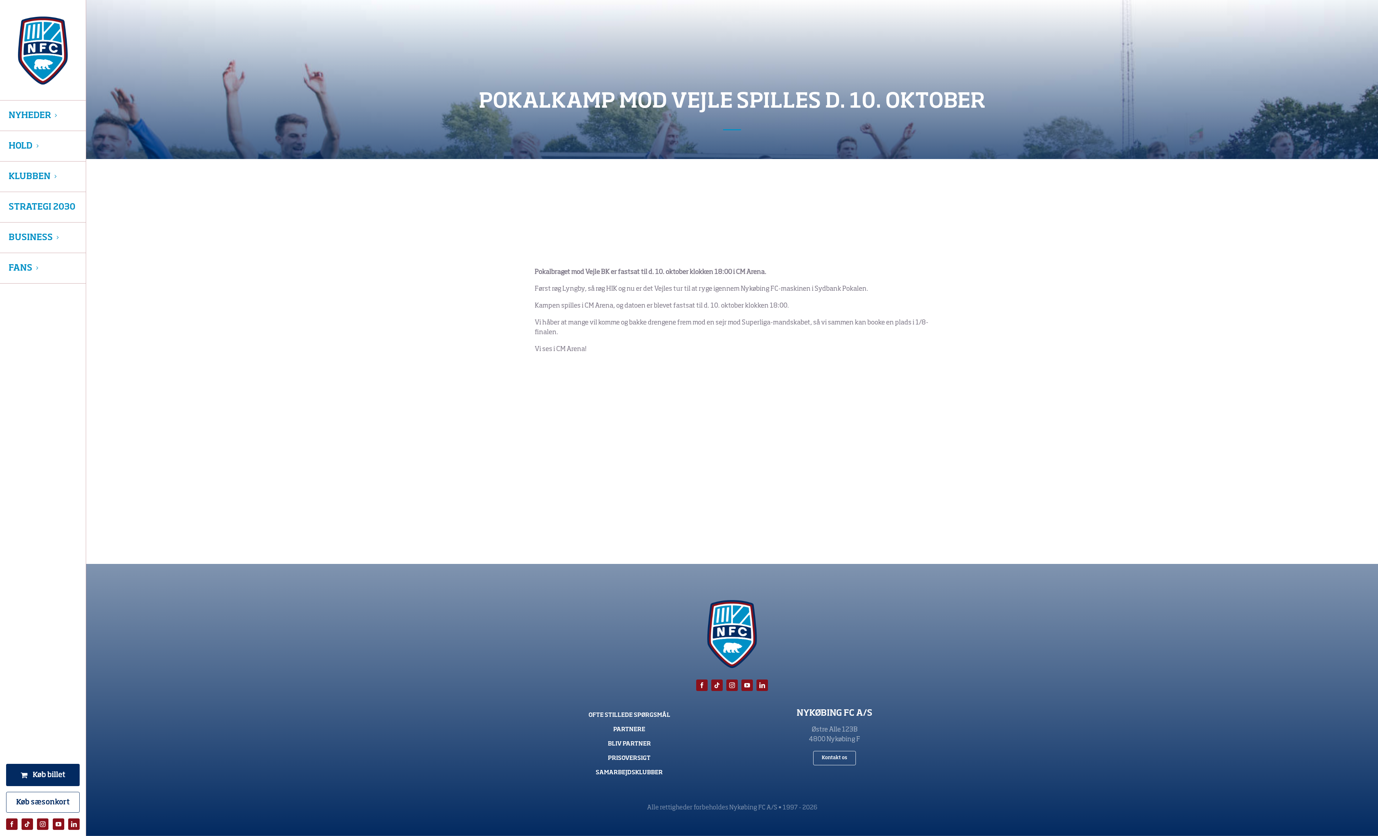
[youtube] (58, 824)
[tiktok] (27, 824)
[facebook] (12, 824)
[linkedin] (74, 824)
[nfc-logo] (43, 50)
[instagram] (42, 824)
